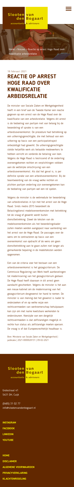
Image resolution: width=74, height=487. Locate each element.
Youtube (8, 440)
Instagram (9, 422)
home (6, 455)
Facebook (9, 428)
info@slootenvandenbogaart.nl (19, 407)
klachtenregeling (14, 478)
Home (12, 49)
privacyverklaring (15, 472)
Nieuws (21, 49)
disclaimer (10, 461)
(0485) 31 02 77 (11, 403)
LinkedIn (8, 434)
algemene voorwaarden (18, 467)
